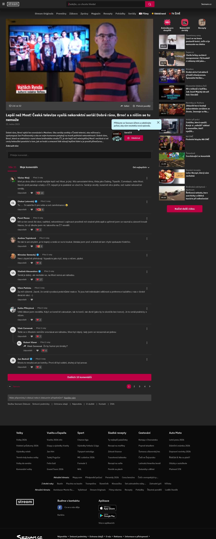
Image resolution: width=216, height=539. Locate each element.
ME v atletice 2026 (85, 457)
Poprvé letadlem (146, 445)
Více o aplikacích (106, 523)
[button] (79, 60)
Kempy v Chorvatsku (148, 439)
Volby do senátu (23, 463)
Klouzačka (117, 483)
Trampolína (91, 483)
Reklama (118, 536)
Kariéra (60, 515)
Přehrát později (143, 106)
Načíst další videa (185, 208)
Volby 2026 (21, 439)
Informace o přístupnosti (136, 536)
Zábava (73, 13)
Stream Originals (44, 13)
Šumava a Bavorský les (149, 451)
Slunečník (104, 483)
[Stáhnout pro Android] (107, 515)
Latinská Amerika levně (150, 463)
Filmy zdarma (115, 489)
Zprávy (84, 13)
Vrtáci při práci (193, 119)
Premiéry (61, 13)
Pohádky (120, 13)
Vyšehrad (82, 489)
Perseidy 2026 (112, 477)
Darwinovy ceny (193, 35)
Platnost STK (175, 469)
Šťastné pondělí (154, 489)
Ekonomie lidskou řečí (196, 86)
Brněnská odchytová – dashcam (196, 188)
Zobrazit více (12, 145)
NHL (79, 469)
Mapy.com (77, 477)
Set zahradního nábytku (136, 483)
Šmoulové (190, 153)
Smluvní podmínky (78, 536)
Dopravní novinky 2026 (180, 451)
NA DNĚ (189, 136)
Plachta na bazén (74, 483)
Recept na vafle (115, 463)
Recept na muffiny (116, 445)
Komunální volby (24, 469)
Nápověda (62, 536)
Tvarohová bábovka (117, 457)
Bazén (60, 483)
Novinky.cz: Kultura (195, 102)
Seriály (132, 13)
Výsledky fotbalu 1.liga (88, 445)
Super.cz (190, 52)
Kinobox (190, 69)
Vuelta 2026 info (54, 439)
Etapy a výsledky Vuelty (58, 445)
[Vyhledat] (149, 4)
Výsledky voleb (23, 451)
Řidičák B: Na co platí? (179, 457)
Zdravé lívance (115, 451)
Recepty (108, 13)
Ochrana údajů (96, 536)
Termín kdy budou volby (27, 457)
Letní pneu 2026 (176, 439)
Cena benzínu (128, 477)
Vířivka (168, 483)
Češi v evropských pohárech (151, 477)
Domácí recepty (193, 170)
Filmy (146, 13)
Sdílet (126, 106)
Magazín (96, 13)
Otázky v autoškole (178, 463)
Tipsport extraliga (85, 451)
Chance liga (82, 439)
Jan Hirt (50, 451)
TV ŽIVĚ (175, 13)
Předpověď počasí (93, 477)
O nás (108, 536)
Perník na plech (115, 469)
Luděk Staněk (171, 489)
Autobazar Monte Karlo (64, 489)
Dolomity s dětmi (146, 469)
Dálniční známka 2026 (179, 445)
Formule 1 (82, 463)
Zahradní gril (155, 483)
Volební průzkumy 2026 (27, 445)
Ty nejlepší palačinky (118, 439)
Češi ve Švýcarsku (147, 457)
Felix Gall (51, 463)
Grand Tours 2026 (55, 469)
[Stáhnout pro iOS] (107, 508)
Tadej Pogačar (53, 457)
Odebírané (160, 13)
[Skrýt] (158, 122)
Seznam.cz (206, 4)
